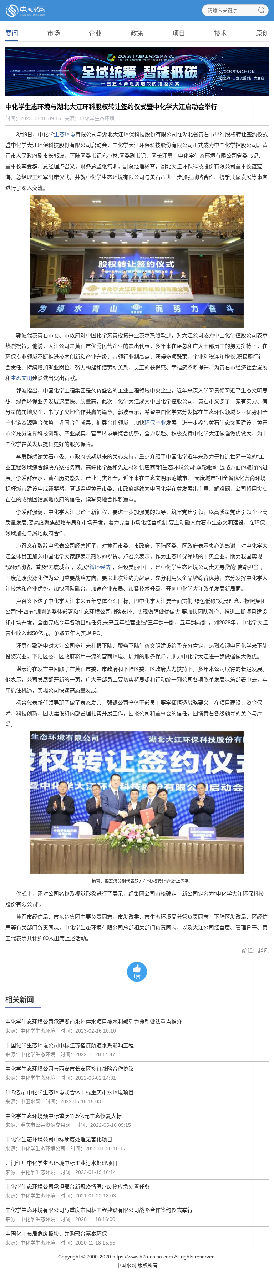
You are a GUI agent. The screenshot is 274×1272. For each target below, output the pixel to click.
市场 (53, 33)
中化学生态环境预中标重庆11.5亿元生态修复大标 (63, 1116)
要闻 (11, 33)
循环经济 (100, 567)
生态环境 (64, 134)
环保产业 (155, 423)
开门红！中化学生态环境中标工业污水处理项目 (61, 1163)
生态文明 (21, 378)
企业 (95, 33)
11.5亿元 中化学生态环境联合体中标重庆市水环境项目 (69, 1092)
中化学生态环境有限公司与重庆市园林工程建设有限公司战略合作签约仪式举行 (99, 1210)
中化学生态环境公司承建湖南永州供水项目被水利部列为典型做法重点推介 (93, 1022)
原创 (262, 33)
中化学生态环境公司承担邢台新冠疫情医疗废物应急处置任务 (77, 1187)
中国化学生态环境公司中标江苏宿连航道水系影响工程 (69, 1045)
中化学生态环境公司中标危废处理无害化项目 (58, 1139)
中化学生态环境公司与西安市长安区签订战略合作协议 (69, 1069)
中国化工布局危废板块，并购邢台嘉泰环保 (56, 1234)
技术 (220, 33)
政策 (137, 33)
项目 (178, 33)
